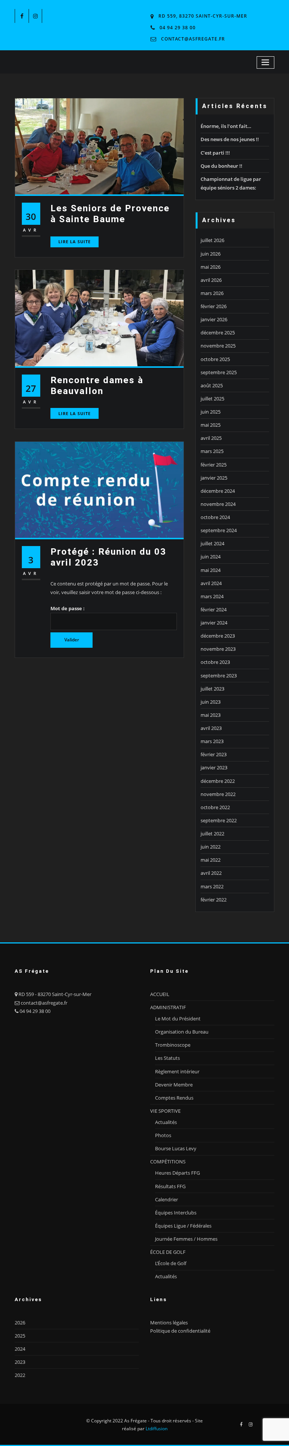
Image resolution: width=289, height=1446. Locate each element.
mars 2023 (212, 741)
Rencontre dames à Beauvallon (96, 385)
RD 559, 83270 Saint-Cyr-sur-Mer (202, 16)
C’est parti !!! (215, 152)
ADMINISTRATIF (168, 1007)
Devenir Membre (174, 1084)
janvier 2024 (214, 622)
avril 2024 (211, 583)
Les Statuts (167, 1058)
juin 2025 (211, 411)
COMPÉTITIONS (168, 1161)
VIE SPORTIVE (165, 1110)
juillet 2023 (212, 688)
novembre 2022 (218, 794)
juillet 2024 (212, 543)
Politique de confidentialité (180, 1330)
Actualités (166, 1122)
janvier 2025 (214, 477)
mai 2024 (211, 570)
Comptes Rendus (174, 1097)
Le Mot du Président (178, 1018)
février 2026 (214, 306)
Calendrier (166, 1199)
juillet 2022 (212, 833)
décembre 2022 (218, 781)
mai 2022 (211, 859)
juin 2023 (211, 701)
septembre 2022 (219, 820)
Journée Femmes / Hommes (186, 1238)
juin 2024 (211, 556)
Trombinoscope (172, 1044)
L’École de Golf (170, 1263)
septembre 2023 (219, 675)
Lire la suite (74, 241)
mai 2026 (211, 266)
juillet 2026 (212, 240)
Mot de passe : (67, 608)
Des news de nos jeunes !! (230, 139)
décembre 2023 (218, 635)
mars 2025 (212, 451)
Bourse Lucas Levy (175, 1148)
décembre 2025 (218, 332)
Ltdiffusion (156, 1428)
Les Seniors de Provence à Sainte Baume (110, 213)
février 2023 (214, 754)
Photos (163, 1135)
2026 (20, 1322)
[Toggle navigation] (266, 62)
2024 (20, 1348)
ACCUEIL (159, 994)
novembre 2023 (218, 649)
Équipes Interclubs (175, 1212)
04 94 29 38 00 (178, 27)
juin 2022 (211, 846)
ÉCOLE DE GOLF (168, 1252)
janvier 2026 (214, 319)
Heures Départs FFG (177, 1172)
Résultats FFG (170, 1186)
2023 (20, 1362)
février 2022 (214, 899)
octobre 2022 (215, 807)
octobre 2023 (215, 662)
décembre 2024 (218, 491)
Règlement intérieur (177, 1071)
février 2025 (214, 464)
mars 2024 (212, 596)
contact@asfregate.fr (193, 39)
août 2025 (212, 385)
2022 (20, 1375)
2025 (20, 1335)
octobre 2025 (215, 359)
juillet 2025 (212, 398)
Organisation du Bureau (181, 1031)
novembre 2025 (218, 345)
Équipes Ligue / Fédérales (183, 1225)
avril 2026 (211, 280)
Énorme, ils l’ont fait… (226, 126)
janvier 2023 (214, 767)
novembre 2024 (218, 504)
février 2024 (214, 609)
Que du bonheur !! (221, 166)
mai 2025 (211, 424)
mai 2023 (211, 715)
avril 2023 (211, 728)
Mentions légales (169, 1322)
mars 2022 (212, 886)
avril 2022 (211, 873)
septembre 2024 (219, 530)
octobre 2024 (215, 517)
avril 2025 (211, 438)
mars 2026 (212, 293)
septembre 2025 (219, 372)
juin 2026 (211, 253)
